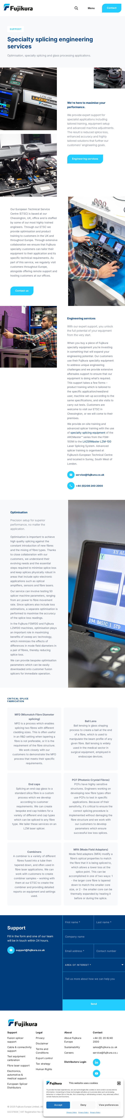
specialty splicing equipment (87, 432)
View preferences (108, 1104)
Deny (83, 1104)
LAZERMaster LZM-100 (96, 441)
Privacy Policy (72, 1112)
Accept (58, 1104)
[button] (118, 1083)
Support (15, 29)
